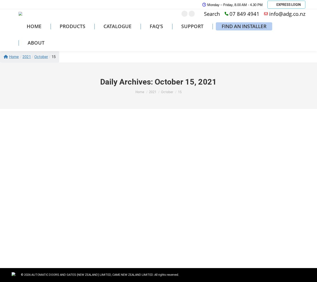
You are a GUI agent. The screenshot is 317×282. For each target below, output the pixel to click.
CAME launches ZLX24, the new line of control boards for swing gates (86, 217)
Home (14, 57)
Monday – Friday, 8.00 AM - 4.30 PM (235, 5)
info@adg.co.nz (287, 14)
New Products (21, 224)
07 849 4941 (244, 14)
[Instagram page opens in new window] (184, 14)
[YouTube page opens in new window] (192, 14)
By (38, 224)
